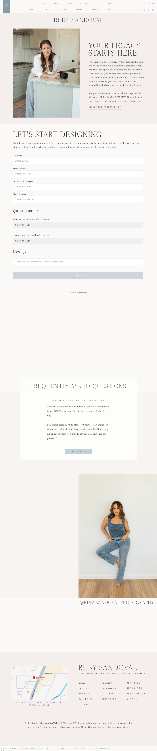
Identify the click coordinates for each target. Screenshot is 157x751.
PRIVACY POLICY (85, 748)
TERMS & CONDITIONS (68, 748)
